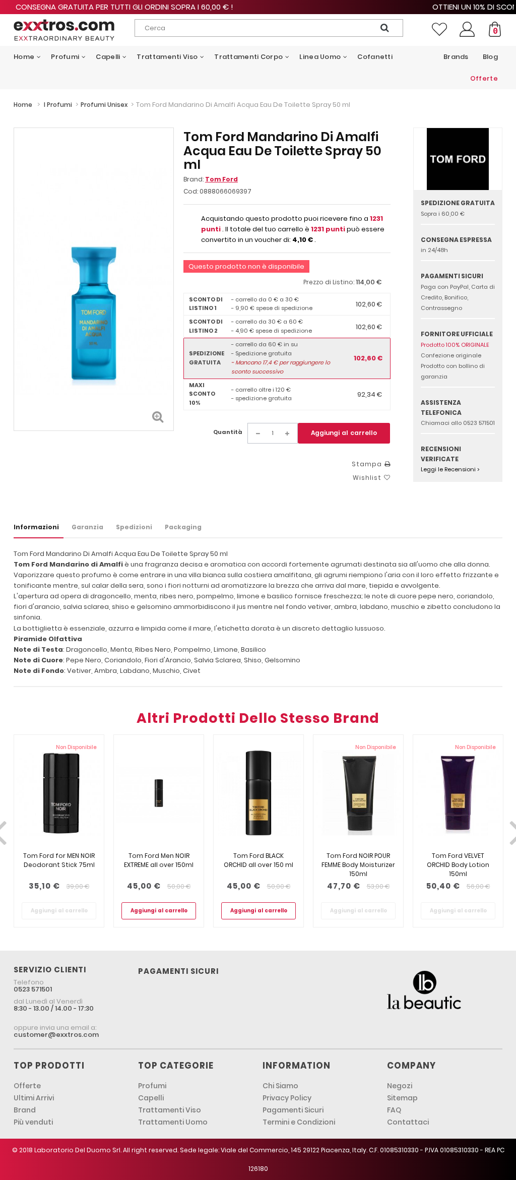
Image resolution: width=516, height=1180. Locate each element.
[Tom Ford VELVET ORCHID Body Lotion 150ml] (458, 793)
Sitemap (402, 1098)
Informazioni (36, 527)
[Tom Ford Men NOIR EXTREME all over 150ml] (158, 793)
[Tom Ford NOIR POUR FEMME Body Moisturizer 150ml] (358, 793)
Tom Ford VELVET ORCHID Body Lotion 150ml (458, 864)
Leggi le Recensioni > (450, 469)
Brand (25, 1110)
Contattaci (408, 1122)
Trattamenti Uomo (173, 1122)
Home (23, 104)
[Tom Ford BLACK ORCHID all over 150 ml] (258, 793)
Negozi (399, 1086)
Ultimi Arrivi (34, 1098)
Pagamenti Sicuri (293, 1110)
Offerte (27, 1086)
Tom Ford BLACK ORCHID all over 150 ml (258, 860)
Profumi (152, 1086)
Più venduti (33, 1122)
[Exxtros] (64, 30)
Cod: (190, 191)
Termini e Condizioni (299, 1122)
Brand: (210, 179)
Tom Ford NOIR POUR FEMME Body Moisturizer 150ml (358, 864)
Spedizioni (134, 527)
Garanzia (87, 527)
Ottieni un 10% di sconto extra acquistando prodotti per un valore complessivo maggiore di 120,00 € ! (258, 7)
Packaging (183, 527)
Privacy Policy (287, 1098)
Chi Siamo (280, 1086)
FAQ (394, 1110)
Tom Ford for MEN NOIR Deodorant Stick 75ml (59, 860)
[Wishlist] (439, 29)
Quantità (227, 432)
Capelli (151, 1098)
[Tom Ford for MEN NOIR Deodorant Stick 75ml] (59, 793)
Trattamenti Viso (169, 1110)
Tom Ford (221, 179)
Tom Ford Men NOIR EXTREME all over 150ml (159, 860)
